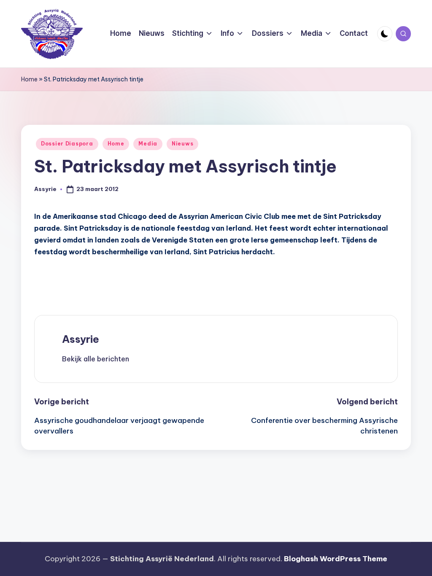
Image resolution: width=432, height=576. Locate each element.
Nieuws (182, 143)
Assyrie (80, 339)
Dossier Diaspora (67, 143)
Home (29, 79)
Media (147, 143)
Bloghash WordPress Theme (335, 558)
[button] (95, 359)
